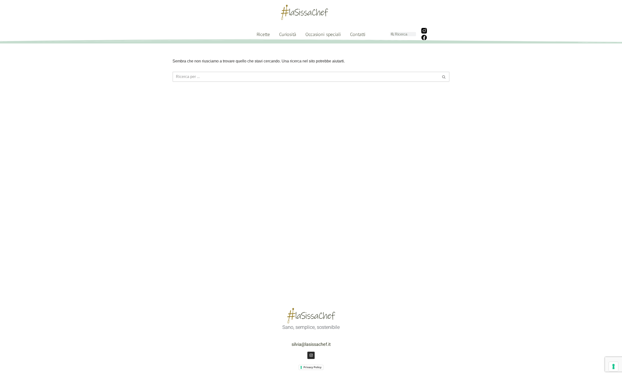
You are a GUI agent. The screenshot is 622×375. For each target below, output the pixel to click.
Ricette (263, 34)
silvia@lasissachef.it (311, 344)
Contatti (358, 34)
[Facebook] (424, 37)
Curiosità (287, 34)
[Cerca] (444, 77)
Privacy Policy (312, 367)
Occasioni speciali (323, 34)
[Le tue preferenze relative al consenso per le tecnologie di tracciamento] (613, 366)
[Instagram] (311, 355)
